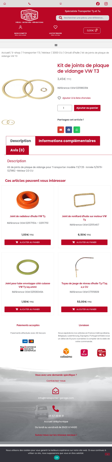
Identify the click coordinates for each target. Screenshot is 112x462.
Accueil (5, 52)
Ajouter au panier (87, 108)
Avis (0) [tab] (17, 150)
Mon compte (20, 33)
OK (56, 457)
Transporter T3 (31, 52)
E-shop (16, 52)
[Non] (107, 454)
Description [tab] (20, 140)
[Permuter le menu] (56, 45)
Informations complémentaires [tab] (67, 140)
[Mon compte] (20, 27)
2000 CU (57, 52)
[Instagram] (106, 3)
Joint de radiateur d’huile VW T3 (27, 216)
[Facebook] (98, 3)
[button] (60, 129)
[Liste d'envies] (55, 27)
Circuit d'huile (72, 52)
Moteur (46, 52)
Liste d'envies (55, 33)
